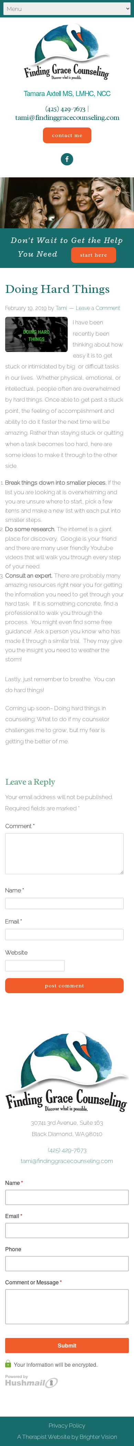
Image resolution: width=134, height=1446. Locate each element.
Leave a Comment (98, 308)
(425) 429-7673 (65, 108)
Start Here (93, 255)
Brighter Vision (98, 1436)
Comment (20, 826)
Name (14, 890)
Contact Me (67, 135)
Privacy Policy (67, 1425)
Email (13, 921)
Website (16, 952)
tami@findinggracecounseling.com (67, 117)
